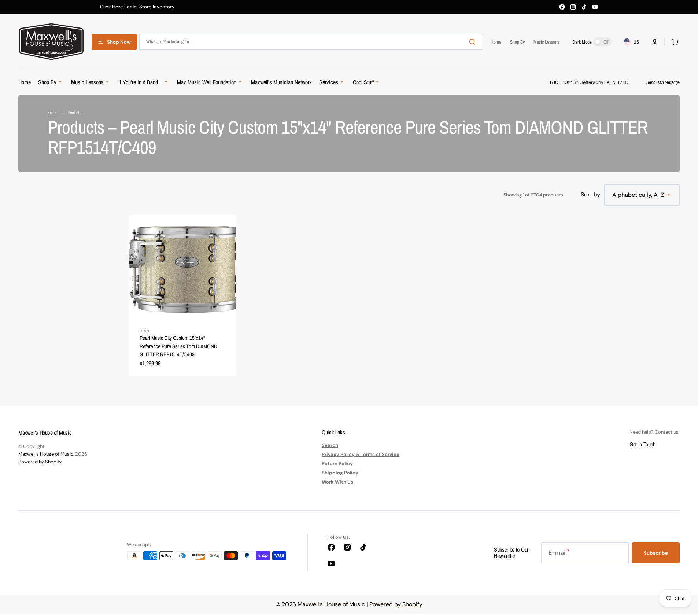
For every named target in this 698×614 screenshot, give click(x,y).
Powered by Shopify (40, 462)
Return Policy (337, 463)
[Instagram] (573, 7)
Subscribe (656, 553)
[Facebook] (562, 7)
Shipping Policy (340, 473)
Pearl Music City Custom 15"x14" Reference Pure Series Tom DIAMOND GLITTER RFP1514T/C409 (178, 346)
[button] (655, 42)
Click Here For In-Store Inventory (137, 7)
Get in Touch (642, 444)
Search (330, 445)
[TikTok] (584, 7)
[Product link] (182, 295)
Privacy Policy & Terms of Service (360, 454)
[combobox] (311, 42)
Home (52, 112)
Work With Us (337, 482)
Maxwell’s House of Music (45, 454)
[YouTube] (595, 7)
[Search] (473, 42)
